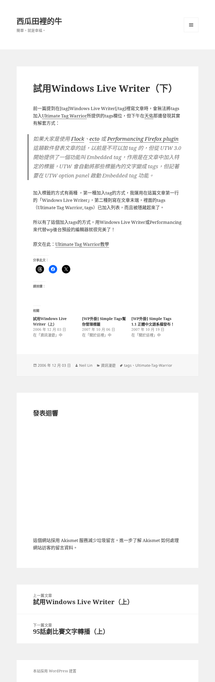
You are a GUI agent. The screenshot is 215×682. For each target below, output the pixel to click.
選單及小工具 (191, 25)
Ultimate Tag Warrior (64, 116)
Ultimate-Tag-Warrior (153, 365)
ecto (94, 138)
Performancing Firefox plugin (143, 138)
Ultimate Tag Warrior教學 (82, 244)
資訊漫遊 (108, 365)
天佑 (148, 116)
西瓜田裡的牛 (39, 21)
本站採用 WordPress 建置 (54, 670)
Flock (77, 138)
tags (128, 365)
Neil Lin (86, 365)
